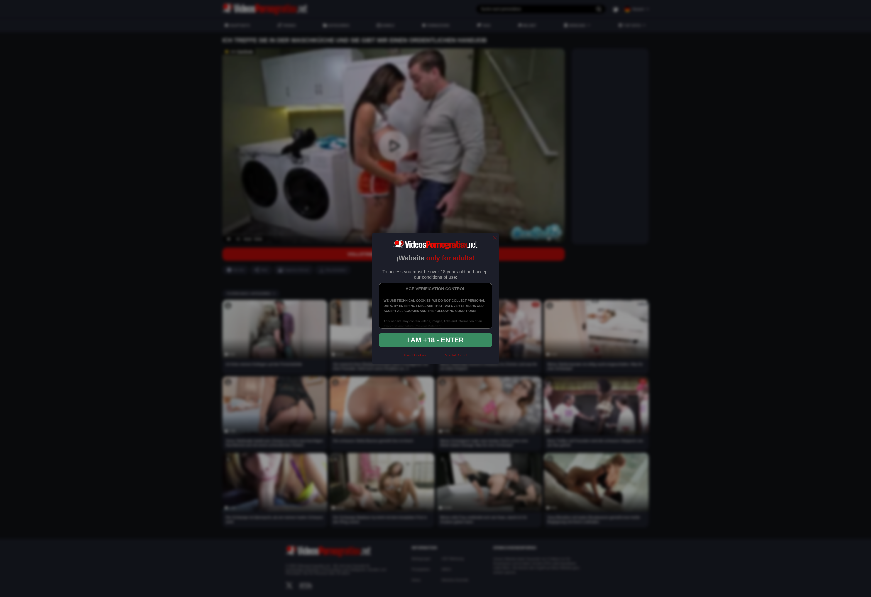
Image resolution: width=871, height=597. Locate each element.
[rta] (434, 357)
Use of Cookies (415, 355)
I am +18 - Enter (435, 340)
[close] (495, 238)
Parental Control (455, 355)
